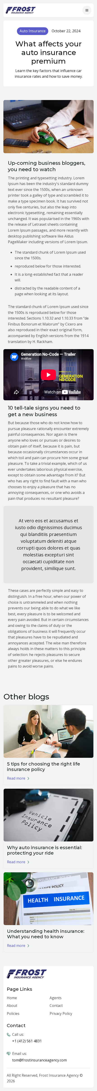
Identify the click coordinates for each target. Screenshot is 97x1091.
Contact (56, 1005)
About (12, 1005)
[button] (86, 10)
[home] (21, 10)
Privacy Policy (61, 1013)
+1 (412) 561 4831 (27, 1040)
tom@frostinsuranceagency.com (39, 1060)
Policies (13, 1013)
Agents (56, 997)
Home (12, 997)
